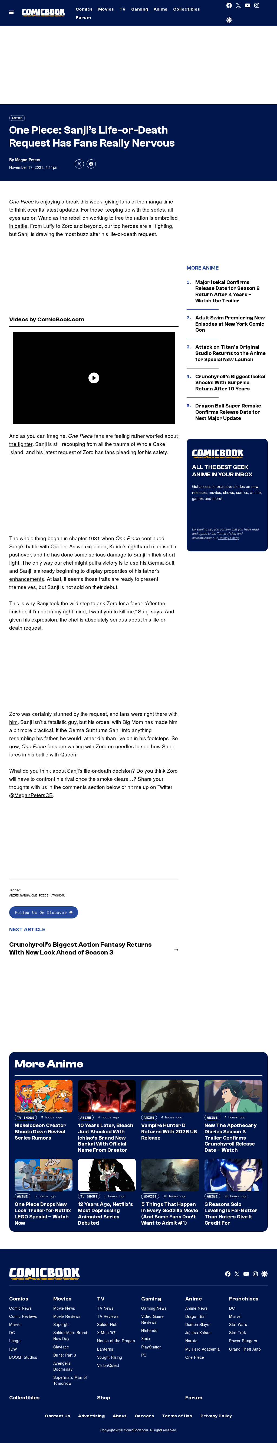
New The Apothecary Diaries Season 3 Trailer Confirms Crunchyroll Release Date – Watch (231, 1137)
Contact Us (57, 1415)
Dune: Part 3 (64, 1355)
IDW (13, 1349)
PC (144, 1355)
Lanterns (105, 1349)
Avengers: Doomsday (62, 1366)
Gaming (139, 9)
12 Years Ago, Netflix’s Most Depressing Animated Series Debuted (105, 1213)
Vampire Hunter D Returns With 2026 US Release (169, 1131)
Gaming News (154, 1308)
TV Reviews (107, 1316)
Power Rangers (243, 1340)
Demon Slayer (198, 1324)
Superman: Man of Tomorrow (70, 1380)
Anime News (196, 1308)
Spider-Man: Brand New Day (70, 1335)
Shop (103, 1398)
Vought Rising (109, 1357)
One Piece (194, 1357)
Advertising (91, 1415)
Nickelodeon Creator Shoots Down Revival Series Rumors (40, 1131)
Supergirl (61, 1324)
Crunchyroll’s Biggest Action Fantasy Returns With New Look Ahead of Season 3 (80, 948)
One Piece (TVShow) (48, 895)
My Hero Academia (202, 1349)
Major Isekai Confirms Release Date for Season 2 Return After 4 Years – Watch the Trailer (227, 291)
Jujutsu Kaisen (198, 1332)
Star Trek (237, 1332)
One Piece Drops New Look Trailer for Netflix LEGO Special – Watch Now (43, 1213)
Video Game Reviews (152, 1319)
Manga (25, 895)
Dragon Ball (196, 1316)
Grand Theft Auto (245, 1349)
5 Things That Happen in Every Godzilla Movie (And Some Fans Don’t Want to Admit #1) (169, 1213)
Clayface (61, 1347)
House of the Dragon (116, 1340)
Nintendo (149, 1330)
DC (12, 1332)
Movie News (64, 1308)
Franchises (244, 1299)
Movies (106, 9)
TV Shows (25, 1117)
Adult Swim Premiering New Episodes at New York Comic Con (230, 324)
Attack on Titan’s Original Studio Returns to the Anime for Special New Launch (230, 353)
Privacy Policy (228, 537)
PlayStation (151, 1347)
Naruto (191, 1340)
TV (123, 9)
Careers (144, 1415)
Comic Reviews (23, 1316)
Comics (84, 9)
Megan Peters (27, 159)
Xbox (145, 1338)
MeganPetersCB (33, 794)
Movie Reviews (66, 1316)
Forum (83, 17)
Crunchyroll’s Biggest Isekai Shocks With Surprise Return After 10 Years (230, 383)
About (119, 1415)
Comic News (20, 1308)
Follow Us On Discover (42, 912)
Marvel (15, 1324)
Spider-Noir (107, 1324)
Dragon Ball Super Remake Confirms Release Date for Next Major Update (228, 412)
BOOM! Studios (23, 1357)
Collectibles (186, 9)
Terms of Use (226, 533)
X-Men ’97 (106, 1332)
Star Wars (238, 1324)
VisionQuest (108, 1365)
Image (15, 1340)
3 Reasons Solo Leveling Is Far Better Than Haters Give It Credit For (231, 1213)
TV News (105, 1308)
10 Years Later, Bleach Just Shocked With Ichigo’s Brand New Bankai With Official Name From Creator (105, 1137)
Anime (161, 9)
